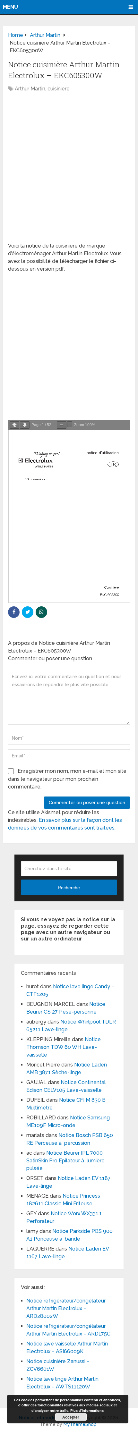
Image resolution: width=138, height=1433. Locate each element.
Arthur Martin (30, 89)
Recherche (69, 887)
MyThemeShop (80, 1424)
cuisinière (58, 89)
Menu (10, 7)
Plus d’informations (87, 1410)
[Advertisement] (69, 171)
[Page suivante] (25, 425)
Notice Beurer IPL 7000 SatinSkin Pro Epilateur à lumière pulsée (65, 1160)
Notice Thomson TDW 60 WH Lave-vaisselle (63, 1047)
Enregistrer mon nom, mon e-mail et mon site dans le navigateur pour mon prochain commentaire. (67, 779)
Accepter (70, 1417)
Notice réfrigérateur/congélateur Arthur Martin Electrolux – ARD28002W (66, 1308)
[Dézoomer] (61, 425)
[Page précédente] (14, 425)
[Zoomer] (69, 424)
